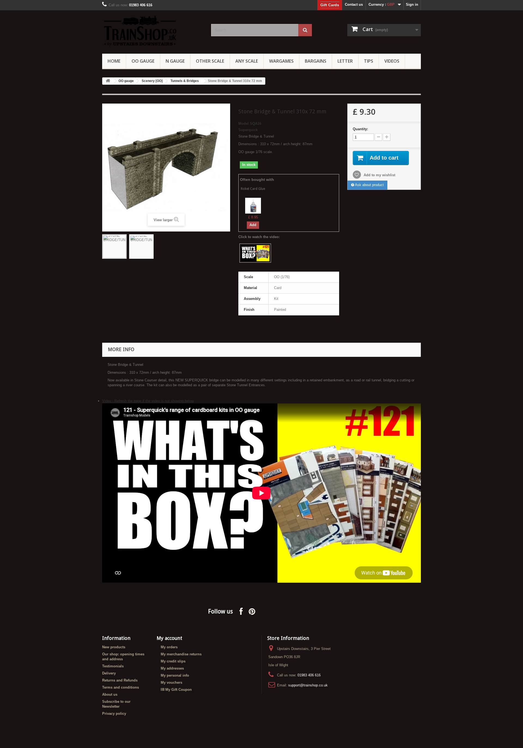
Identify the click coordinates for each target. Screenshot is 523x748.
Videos (391, 61)
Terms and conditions (120, 687)
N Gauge (175, 61)
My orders (169, 647)
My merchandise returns (181, 654)
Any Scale (246, 61)
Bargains (315, 61)
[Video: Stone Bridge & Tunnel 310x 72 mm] (255, 253)
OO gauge (143, 61)
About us (109, 694)
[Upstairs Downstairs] (152, 30)
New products (113, 647)
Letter (345, 61)
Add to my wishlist (379, 175)
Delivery (109, 673)
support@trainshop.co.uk (308, 685)
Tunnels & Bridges (185, 81)
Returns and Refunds (120, 680)
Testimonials (113, 666)
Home (114, 61)
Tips (368, 61)
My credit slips (173, 661)
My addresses (172, 668)
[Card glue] (253, 205)
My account (169, 638)
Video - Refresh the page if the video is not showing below (148, 401)
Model (243, 123)
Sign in (412, 4)
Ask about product (369, 185)
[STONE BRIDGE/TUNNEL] (114, 247)
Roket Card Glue (253, 189)
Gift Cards (329, 5)
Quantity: (360, 129)
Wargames (281, 61)
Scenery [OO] (152, 81)
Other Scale (210, 61)
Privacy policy (114, 713)
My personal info (175, 675)
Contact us (354, 4)
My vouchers (171, 682)
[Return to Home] (108, 81)
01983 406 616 (309, 675)
